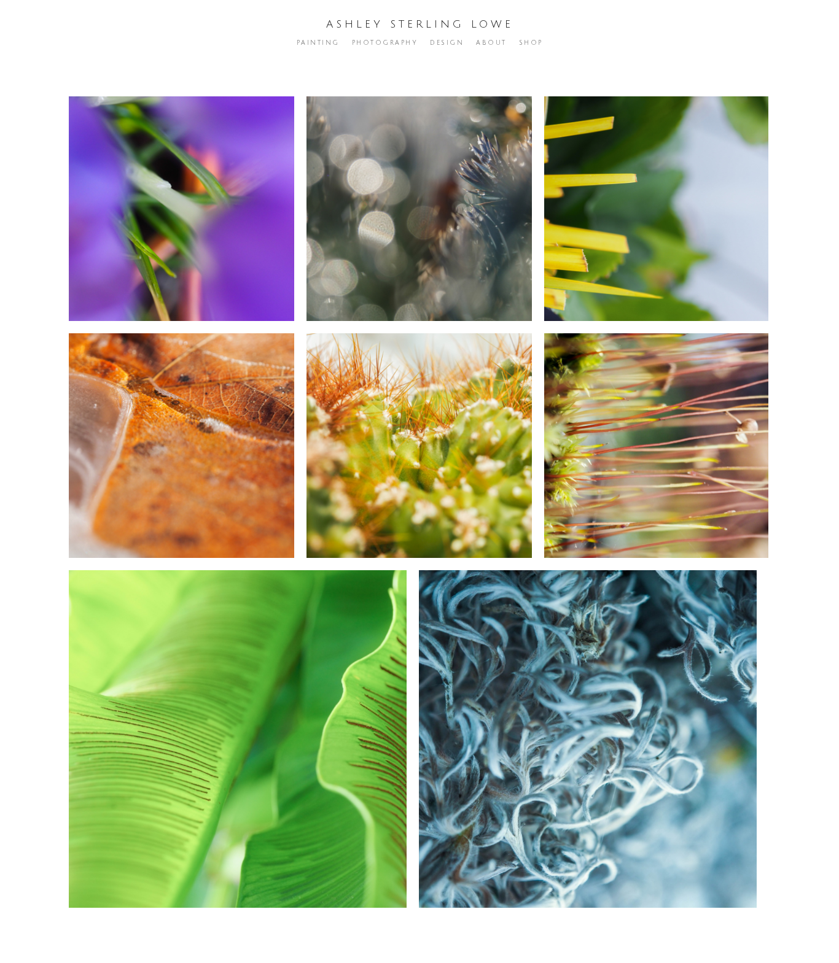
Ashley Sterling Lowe (419, 24)
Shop (531, 42)
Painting (318, 42)
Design (447, 42)
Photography (385, 42)
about (491, 42)
